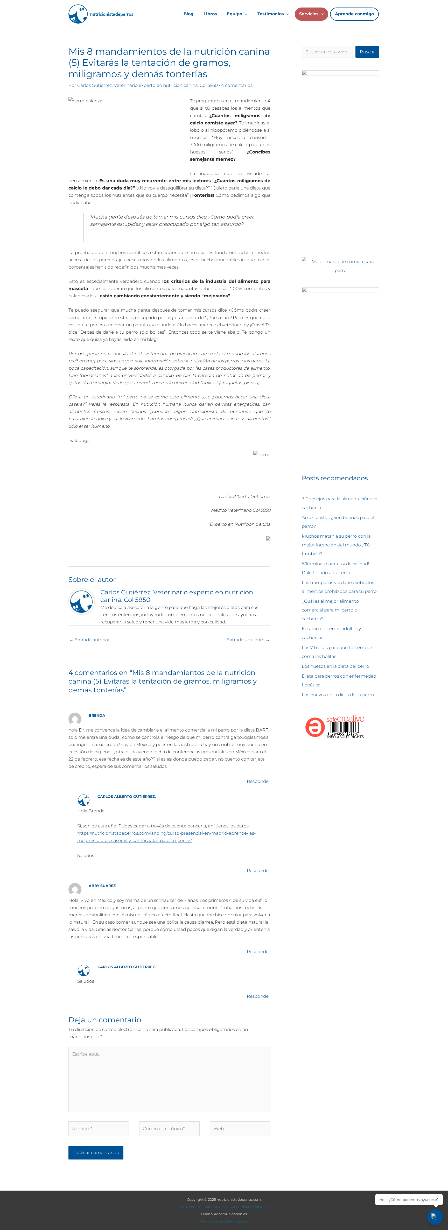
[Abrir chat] (435, 1217)
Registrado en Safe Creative (224, 1221)
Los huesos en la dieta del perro (335, 666)
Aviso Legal (189, 1207)
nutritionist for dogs (252, 1207)
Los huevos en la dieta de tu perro (338, 694)
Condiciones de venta (217, 1207)
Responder (258, 781)
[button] (244, 14)
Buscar (367, 51)
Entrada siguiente (248, 639)
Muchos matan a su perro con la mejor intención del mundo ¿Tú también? (336, 544)
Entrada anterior (89, 639)
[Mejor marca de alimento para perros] (340, 265)
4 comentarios (237, 85)
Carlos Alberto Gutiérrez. (126, 796)
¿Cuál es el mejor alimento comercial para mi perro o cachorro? (330, 610)
